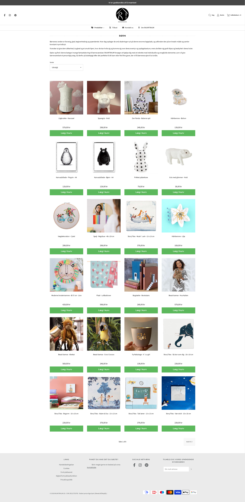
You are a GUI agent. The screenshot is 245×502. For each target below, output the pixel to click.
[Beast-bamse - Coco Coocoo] (104, 334)
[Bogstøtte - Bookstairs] (141, 275)
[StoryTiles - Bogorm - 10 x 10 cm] (66, 393)
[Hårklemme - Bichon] (178, 97)
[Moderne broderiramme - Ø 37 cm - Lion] (66, 275)
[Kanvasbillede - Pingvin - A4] (66, 156)
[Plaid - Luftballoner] (104, 275)
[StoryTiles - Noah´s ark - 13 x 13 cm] (141, 216)
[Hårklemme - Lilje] (178, 216)
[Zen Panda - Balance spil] (141, 97)
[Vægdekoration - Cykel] (66, 216)
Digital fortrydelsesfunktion (66, 476)
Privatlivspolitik (66, 480)
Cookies (66, 468)
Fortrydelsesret (66, 472)
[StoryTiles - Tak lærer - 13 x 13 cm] (141, 393)
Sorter (52, 62)
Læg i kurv (66, 133)
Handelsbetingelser (66, 464)
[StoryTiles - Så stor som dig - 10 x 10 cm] (178, 334)
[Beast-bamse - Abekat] (66, 334)
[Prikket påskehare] (141, 156)
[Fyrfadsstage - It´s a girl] (141, 334)
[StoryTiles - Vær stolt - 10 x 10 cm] (178, 393)
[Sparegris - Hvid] (104, 97)
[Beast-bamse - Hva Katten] (178, 275)
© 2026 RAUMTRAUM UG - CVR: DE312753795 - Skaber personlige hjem (72, 493)
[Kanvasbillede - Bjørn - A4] (104, 156)
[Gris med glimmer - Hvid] (178, 156)
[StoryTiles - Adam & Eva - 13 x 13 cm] (104, 393)
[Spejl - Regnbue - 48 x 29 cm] (104, 216)
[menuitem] (98, 27)
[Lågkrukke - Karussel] (66, 97)
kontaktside (91, 467)
